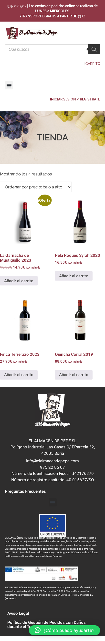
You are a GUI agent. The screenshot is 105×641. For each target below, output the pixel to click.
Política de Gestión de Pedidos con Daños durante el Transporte (46, 624)
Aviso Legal (18, 613)
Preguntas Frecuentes (25, 491)
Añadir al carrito (18, 280)
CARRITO (92, 64)
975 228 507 (16, 6)
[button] (9, 85)
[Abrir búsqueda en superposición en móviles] (52, 49)
